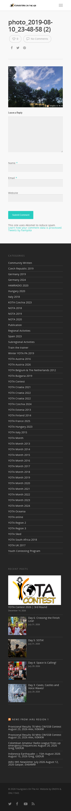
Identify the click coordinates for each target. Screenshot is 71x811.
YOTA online (15, 517)
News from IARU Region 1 (30, 719)
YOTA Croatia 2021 (19, 387)
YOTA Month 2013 (19, 443)
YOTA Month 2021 (19, 488)
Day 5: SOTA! (36, 640)
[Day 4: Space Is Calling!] (17, 671)
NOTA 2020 (15, 319)
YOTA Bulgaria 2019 (20, 376)
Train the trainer (18, 347)
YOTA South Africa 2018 (22, 539)
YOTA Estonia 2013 (19, 409)
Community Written (20, 263)
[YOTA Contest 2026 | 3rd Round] (34, 590)
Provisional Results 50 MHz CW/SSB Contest (34, 734)
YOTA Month (15, 438)
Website (13, 193)
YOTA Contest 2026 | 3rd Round (27, 607)
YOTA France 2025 (19, 421)
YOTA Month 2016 (19, 460)
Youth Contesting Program (24, 551)
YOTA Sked (14, 534)
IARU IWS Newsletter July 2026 (26, 762)
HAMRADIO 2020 (18, 285)
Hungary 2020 (16, 291)
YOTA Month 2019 (19, 477)
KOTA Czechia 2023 (20, 302)
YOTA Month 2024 (19, 505)
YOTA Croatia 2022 (19, 392)
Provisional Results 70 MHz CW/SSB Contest (34, 726)
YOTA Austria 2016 (19, 359)
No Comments (39, 38)
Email (12, 178)
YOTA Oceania (16, 511)
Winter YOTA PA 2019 (21, 353)
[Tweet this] (18, 48)
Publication (15, 325)
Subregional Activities (21, 342)
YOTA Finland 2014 (19, 415)
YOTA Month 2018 (19, 472)
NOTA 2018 (15, 308)
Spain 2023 (15, 336)
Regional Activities (19, 330)
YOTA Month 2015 (19, 455)
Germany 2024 (17, 280)
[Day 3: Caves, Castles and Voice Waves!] (17, 693)
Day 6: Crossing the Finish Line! (44, 619)
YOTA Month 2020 (19, 483)
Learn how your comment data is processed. (35, 227)
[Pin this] (24, 48)
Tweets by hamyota (20, 230)
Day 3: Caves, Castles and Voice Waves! (43, 686)
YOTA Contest (16, 381)
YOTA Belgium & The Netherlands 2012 (32, 370)
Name (13, 163)
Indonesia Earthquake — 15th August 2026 (34, 753)
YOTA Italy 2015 (17, 432)
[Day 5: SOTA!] (17, 648)
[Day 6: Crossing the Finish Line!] (17, 626)
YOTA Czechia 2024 (19, 404)
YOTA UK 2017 (16, 545)
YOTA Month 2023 (19, 500)
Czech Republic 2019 (20, 268)
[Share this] (12, 48)
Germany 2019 (17, 274)
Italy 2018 (14, 296)
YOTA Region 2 (17, 522)
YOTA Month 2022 (19, 494)
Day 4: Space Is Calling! (42, 662)
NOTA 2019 (15, 313)
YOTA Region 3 (17, 528)
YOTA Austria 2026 (19, 364)
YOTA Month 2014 (19, 449)
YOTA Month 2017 (19, 466)
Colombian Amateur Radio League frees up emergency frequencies (34, 744)
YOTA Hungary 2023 (20, 426)
